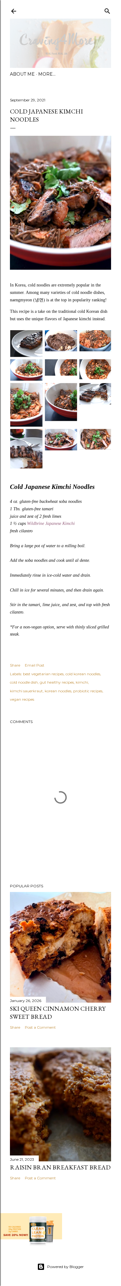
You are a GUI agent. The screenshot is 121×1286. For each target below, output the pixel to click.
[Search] (107, 10)
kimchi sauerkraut (26, 691)
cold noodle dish (24, 682)
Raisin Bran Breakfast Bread (60, 1167)
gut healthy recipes (57, 682)
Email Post (34, 665)
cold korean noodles (82, 674)
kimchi (82, 682)
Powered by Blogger (65, 1266)
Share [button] (15, 665)
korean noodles (58, 691)
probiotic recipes (87, 691)
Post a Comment (40, 1027)
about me (22, 74)
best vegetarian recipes (43, 674)
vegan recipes (22, 699)
